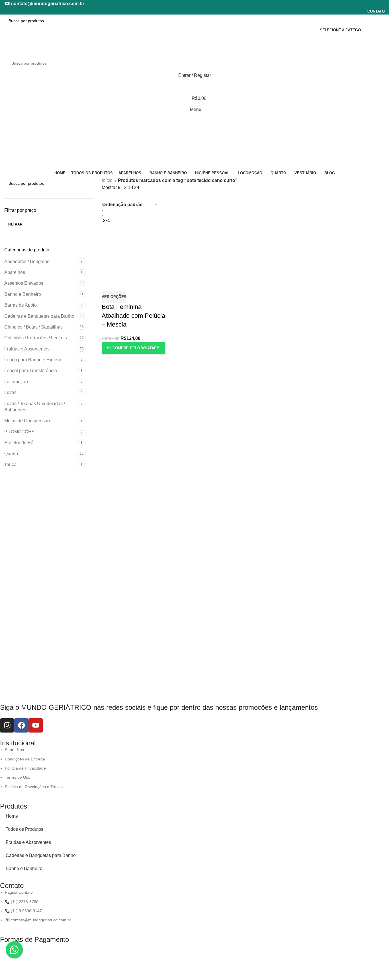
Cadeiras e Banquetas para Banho (41, 855)
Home (12, 816)
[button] (14, 949)
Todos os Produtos (24, 829)
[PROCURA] (378, 20)
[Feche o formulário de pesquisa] (6, 7)
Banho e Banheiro (24, 868)
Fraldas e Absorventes (28, 842)
